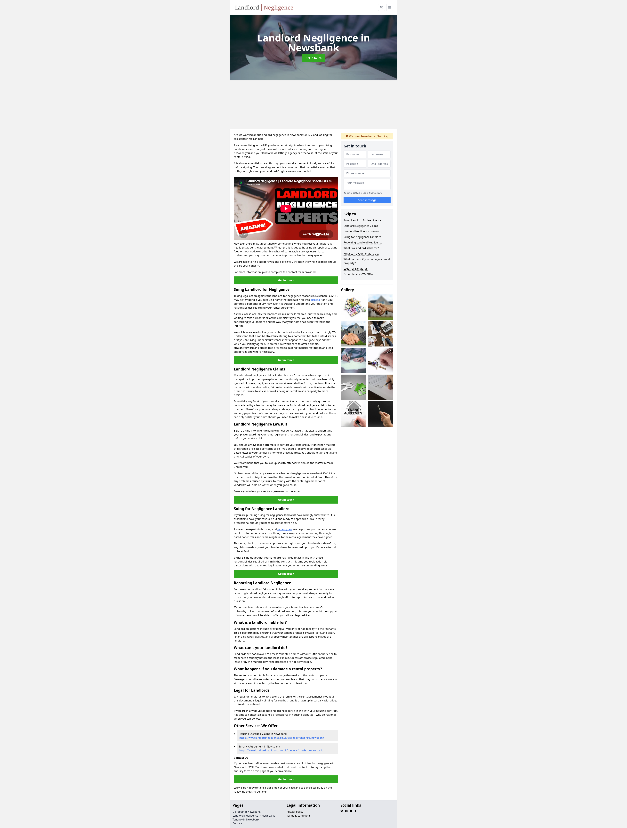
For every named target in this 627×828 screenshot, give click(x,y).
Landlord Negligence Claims (361, 226)
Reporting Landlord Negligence (363, 242)
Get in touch (313, 58)
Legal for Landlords (356, 268)
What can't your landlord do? (361, 253)
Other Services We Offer (358, 274)
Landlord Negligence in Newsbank (254, 815)
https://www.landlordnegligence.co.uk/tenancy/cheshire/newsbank (281, 750)
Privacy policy (295, 811)
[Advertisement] (328, 104)
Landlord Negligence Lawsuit (361, 231)
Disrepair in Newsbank (247, 811)
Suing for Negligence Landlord (362, 237)
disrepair (316, 300)
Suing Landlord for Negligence (362, 220)
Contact (237, 823)
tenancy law (284, 529)
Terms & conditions (299, 815)
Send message (367, 200)
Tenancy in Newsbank (246, 819)
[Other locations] (381, 7)
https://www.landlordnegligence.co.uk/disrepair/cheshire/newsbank (281, 738)
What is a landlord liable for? (361, 248)
